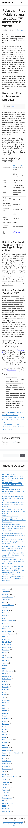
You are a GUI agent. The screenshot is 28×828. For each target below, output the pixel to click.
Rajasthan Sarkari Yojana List (13, 412)
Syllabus (5, 779)
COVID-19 (5, 628)
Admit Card (5, 594)
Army (4, 602)
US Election (5, 808)
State (4, 774)
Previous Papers (7, 740)
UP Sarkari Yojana (8, 803)
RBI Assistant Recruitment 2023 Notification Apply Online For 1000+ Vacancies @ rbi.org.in (13, 491)
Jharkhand (5, 700)
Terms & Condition (8, 823)
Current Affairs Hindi (8, 634)
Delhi (3, 636)
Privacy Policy (20, 822)
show (12, 106)
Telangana (5, 790)
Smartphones (6, 769)
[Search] (22, 455)
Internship (5, 687)
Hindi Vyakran (6, 676)
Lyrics (4, 716)
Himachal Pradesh (8, 671)
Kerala (4, 705)
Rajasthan (5, 747)
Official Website (11, 370)
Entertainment (6, 644)
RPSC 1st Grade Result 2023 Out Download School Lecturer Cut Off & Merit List (13, 511)
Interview (5, 689)
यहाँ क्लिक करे (16, 232)
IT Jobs (4, 695)
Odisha (4, 734)
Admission (5, 591)
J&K (3, 697)
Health (4, 668)
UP (3, 800)
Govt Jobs (5, 660)
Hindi (4, 673)
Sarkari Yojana (6, 761)
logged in (13, 442)
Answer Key (6, 599)
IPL (3, 692)
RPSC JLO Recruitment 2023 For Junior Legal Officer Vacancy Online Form (13, 535)
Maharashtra (6, 718)
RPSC (4, 758)
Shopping (5, 766)
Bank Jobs (5, 610)
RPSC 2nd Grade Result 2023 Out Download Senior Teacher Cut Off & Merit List (13, 505)
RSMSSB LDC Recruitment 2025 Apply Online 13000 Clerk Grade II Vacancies (12, 485)
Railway (4, 745)
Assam (4, 607)
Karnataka (5, 703)
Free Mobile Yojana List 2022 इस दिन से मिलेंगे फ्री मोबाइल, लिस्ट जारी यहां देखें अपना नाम (13, 420)
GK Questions (6, 658)
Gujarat (4, 663)
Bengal (4, 615)
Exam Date (5, 650)
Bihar (4, 618)
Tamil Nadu (5, 782)
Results (4, 755)
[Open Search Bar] (21, 2)
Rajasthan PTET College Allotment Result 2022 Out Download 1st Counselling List (14, 427)
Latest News (6, 713)
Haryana (5, 666)
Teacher (4, 785)
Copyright (17, 823)
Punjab (4, 742)
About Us (6, 822)
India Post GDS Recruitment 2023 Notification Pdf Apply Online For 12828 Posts (12, 542)
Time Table (5, 792)
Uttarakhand (6, 811)
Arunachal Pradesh (8, 605)
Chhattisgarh (6, 626)
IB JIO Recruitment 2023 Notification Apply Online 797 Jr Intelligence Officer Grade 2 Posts (13, 548)
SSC (3, 771)
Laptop (4, 710)
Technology (5, 787)
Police (4, 737)
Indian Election (6, 679)
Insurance (5, 684)
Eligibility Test (6, 642)
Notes (4, 732)
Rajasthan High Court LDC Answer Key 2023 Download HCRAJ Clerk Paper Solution (13, 579)
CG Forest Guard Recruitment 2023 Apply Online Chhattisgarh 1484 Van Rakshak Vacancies (13, 555)
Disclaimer (12, 822)
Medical (4, 721)
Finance (4, 652)
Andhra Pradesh (7, 597)
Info (3, 681)
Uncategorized (7, 798)
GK (3, 655)
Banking (4, 613)
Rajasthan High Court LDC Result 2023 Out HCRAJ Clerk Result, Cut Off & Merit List (13, 561)
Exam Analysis (6, 647)
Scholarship (6, 763)
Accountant (5, 589)
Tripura (4, 795)
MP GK (4, 729)
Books (4, 623)
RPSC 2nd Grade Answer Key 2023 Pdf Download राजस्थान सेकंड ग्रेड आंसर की (13, 498)
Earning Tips (6, 639)
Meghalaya (5, 724)
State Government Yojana (10, 415)
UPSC (4, 806)
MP (3, 726)
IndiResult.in (8, 2)
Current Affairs (7, 631)
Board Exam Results (8, 621)
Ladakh (4, 708)
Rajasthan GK (6, 750)
